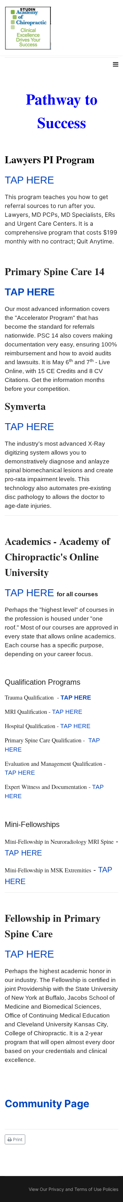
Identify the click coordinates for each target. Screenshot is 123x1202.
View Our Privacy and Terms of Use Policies (73, 1189)
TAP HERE (29, 180)
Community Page (47, 1103)
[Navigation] (115, 86)
